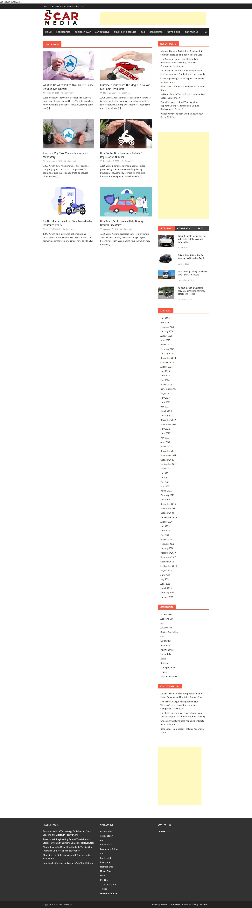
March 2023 (166, 410)
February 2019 (167, 592)
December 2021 (168, 450)
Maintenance (166, 649)
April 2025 (165, 340)
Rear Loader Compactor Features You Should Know (68, 863)
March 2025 (166, 344)
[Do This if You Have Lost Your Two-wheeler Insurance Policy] (68, 201)
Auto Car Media (65, 904)
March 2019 (166, 588)
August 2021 (166, 468)
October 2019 (167, 561)
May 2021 (164, 481)
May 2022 (164, 437)
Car (83, 6)
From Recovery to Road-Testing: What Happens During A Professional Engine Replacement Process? (179, 106)
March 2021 (166, 490)
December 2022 (168, 419)
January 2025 (166, 353)
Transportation (168, 667)
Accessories (63, 31)
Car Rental (155, 31)
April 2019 (165, 583)
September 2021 (168, 464)
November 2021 (168, 455)
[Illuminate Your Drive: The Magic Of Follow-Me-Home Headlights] (126, 65)
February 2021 (167, 495)
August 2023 (166, 393)
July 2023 (165, 397)
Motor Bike (173, 31)
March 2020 (166, 539)
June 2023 (165, 402)
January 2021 (166, 499)
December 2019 (168, 552)
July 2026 (165, 318)
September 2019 (168, 565)
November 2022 (168, 424)
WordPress (175, 904)
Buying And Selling (71, 6)
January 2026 (166, 331)
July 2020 (165, 526)
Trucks (163, 671)
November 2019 (168, 557)
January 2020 (166, 548)
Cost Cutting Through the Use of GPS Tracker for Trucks (193, 273)
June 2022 (165, 433)
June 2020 (165, 530)
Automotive (56, 6)
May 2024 (164, 380)
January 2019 (166, 597)
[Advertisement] (153, 18)
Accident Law (83, 31)
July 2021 (165, 473)
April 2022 (165, 442)
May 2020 (164, 534)
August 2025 (166, 335)
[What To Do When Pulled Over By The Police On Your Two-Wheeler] (68, 65)
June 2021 (165, 477)
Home (46, 6)
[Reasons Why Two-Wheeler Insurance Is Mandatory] (68, 133)
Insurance (165, 645)
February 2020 (167, 543)
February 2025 (167, 349)
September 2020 (168, 517)
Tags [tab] (200, 228)
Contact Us (191, 31)
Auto (162, 623)
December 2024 (168, 357)
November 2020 (168, 508)
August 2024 (166, 366)
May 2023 (164, 406)
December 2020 (168, 504)
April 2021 (165, 486)
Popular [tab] (166, 228)
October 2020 (167, 512)
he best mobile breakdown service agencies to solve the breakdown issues (191, 291)
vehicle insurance (168, 676)
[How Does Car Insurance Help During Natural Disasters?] (126, 201)
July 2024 (165, 371)
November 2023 (168, 388)
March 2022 (166, 446)
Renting (164, 663)
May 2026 (164, 322)
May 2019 (164, 579)
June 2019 (165, 574)
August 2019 (166, 570)
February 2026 (167, 326)
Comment (69, 92)
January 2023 (166, 415)
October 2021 (167, 459)
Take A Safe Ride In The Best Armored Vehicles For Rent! (191, 257)
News (163, 658)
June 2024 (165, 375)
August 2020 (166, 521)
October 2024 (167, 362)
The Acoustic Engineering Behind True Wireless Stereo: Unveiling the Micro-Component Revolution (179, 62)
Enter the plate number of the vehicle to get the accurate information (192, 239)
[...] (48, 108)
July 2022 (165, 428)
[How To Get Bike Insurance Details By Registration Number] (126, 133)
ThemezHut (204, 904)
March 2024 (166, 384)
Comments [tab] (183, 228)
